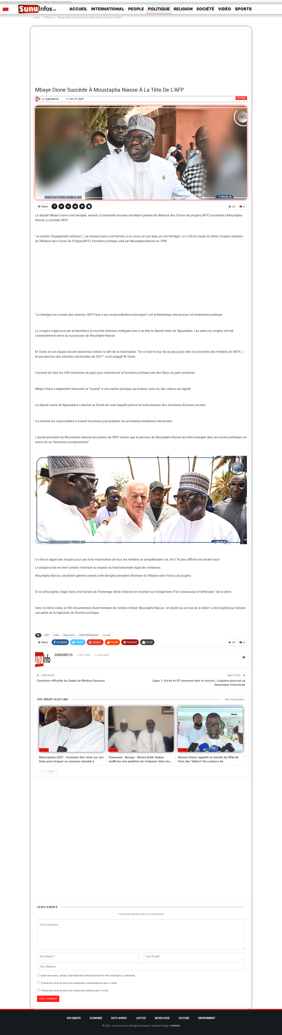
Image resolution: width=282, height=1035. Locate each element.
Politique (159, 9)
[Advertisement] (141, 57)
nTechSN (175, 1025)
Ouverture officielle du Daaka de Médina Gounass (71, 680)
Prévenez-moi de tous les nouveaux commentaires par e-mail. (79, 983)
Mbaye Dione (69, 635)
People (136, 9)
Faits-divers (119, 1018)
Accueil (78, 9)
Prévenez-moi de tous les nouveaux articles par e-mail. (75, 990)
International (107, 9)
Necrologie (162, 1018)
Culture (184, 1018)
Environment (206, 1018)
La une (43, 750)
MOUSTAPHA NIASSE (88, 635)
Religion (183, 9)
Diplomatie (74, 1018)
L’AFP (46, 635)
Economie (96, 1018)
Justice (141, 1018)
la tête (56, 635)
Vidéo (224, 9)
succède (107, 635)
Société (205, 9)
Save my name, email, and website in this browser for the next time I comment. (87, 975)
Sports (243, 9)
